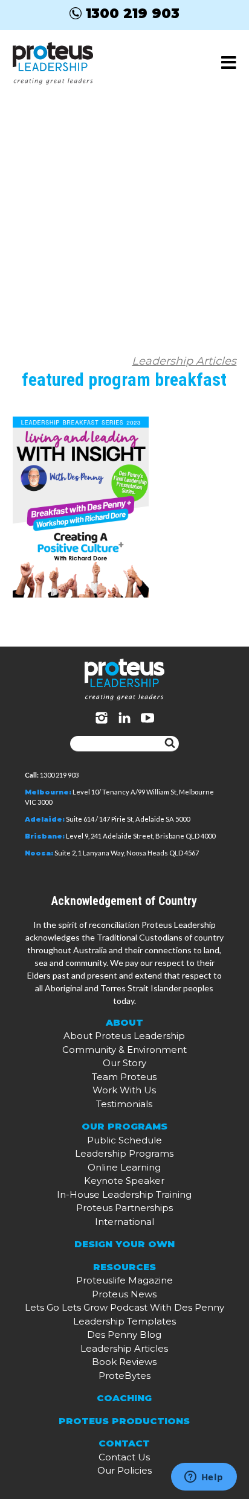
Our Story (124, 1063)
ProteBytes (124, 1375)
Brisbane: (45, 836)
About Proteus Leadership (124, 1035)
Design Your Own (124, 1244)
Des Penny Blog (124, 1334)
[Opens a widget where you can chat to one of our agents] (203, 1478)
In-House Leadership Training (124, 1194)
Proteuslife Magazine (124, 1280)
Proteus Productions (124, 1421)
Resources (124, 1267)
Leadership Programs (124, 1153)
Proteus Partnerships (124, 1207)
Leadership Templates (124, 1321)
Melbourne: (48, 792)
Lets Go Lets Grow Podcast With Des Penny (124, 1307)
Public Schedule (124, 1140)
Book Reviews (124, 1361)
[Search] (170, 744)
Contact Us (124, 1457)
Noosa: (39, 853)
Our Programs (124, 1126)
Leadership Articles (184, 361)
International (124, 1221)
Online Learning (124, 1167)
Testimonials (124, 1104)
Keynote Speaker (124, 1180)
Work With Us (124, 1090)
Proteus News (124, 1294)
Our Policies (124, 1470)
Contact (124, 1443)
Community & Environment (124, 1049)
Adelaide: (45, 819)
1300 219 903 (132, 13)
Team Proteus (124, 1076)
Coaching (124, 1398)
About (124, 1022)
